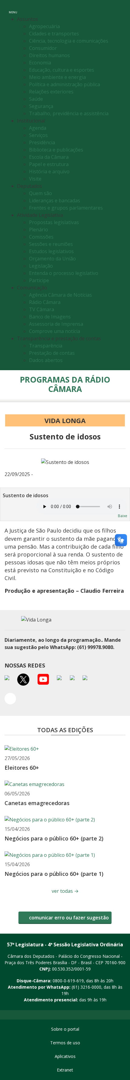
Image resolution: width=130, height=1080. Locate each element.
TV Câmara (41, 309)
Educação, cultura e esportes (61, 70)
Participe (39, 280)
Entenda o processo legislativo (63, 273)
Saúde (36, 99)
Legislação (41, 266)
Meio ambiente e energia (57, 77)
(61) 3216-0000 (86, 987)
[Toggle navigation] (119, 8)
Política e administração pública (64, 84)
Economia (40, 62)
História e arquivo (49, 171)
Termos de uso (65, 1043)
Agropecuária (44, 26)
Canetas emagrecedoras (37, 803)
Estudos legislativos (51, 251)
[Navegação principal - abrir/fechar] (13, 8)
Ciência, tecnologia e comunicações (68, 41)
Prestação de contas (52, 353)
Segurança (41, 106)
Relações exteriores (51, 91)
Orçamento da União (52, 258)
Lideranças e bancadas (54, 200)
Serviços (38, 135)
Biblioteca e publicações (56, 149)
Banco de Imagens (50, 316)
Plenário (38, 229)
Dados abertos (46, 360)
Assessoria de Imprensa (56, 324)
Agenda (37, 128)
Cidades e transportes (54, 33)
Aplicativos (65, 1056)
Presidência (42, 142)
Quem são (40, 193)
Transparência (45, 345)
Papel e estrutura (49, 164)
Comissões (41, 236)
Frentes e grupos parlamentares (66, 207)
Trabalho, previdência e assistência (69, 113)
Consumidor (43, 48)
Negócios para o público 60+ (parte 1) (54, 873)
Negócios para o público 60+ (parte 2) (54, 838)
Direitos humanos (49, 55)
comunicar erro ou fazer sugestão (68, 917)
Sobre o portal (65, 1029)
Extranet (65, 1070)
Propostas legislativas (54, 222)
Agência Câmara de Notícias (60, 295)
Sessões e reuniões (51, 244)
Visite (35, 178)
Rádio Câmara (44, 302)
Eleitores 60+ (22, 767)
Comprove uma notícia (54, 331)
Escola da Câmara (49, 157)
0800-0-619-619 (68, 981)
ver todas (65, 891)
